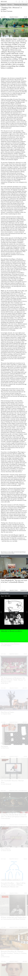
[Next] (27, 568)
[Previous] (1, 568)
